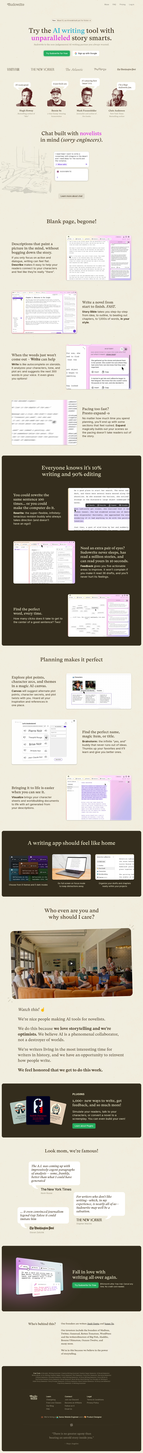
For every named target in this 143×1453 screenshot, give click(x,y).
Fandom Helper (56, 1375)
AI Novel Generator (103, 1373)
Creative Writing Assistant (70, 1373)
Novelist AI (96, 1379)
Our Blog (50, 1406)
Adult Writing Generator (70, 1377)
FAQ (114, 4)
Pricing (122, 4)
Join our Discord (72, 1399)
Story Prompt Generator (56, 1381)
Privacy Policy (93, 1403)
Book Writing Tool (86, 1379)
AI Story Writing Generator (88, 1377)
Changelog (51, 1399)
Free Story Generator (64, 1383)
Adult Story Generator (40, 1381)
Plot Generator (78, 1375)
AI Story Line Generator (102, 1381)
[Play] (71, 963)
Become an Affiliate (73, 1403)
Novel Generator (65, 1379)
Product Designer (94, 1417)
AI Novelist (44, 1373)
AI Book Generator (42, 1377)
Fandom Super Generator (88, 1373)
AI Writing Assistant (79, 1383)
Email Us (68, 1409)
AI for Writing (45, 1375)
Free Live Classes (53, 1403)
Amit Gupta (93, 1323)
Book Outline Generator (86, 1381)
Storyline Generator (55, 1377)
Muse (106, 4)
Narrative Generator (104, 1375)
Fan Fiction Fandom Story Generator (48, 1379)
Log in (131, 4)
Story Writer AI (102, 1377)
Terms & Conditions (95, 1399)
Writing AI (104, 1379)
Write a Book (36, 1375)
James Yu (109, 1323)
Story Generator (66, 1375)
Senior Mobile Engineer (69, 1417)
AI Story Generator (71, 1381)
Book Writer (76, 1379)
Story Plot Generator (90, 1375)
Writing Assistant (55, 1373)
